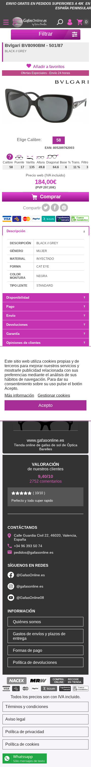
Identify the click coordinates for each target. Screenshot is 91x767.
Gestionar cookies (54, 395)
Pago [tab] (10, 306)
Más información (19, 395)
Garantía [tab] (12, 334)
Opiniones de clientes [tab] (23, 343)
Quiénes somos (27, 622)
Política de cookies (22, 744)
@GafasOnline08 (30, 598)
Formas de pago (27, 650)
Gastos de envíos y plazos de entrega (39, 636)
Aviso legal (15, 719)
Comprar (49, 196)
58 (58, 140)
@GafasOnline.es (30, 575)
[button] (45, 66)
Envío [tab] (10, 315)
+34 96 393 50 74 (28, 546)
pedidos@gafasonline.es (33, 552)
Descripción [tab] (16, 231)
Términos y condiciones (26, 707)
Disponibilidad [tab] (17, 297)
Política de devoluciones (35, 662)
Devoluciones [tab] (17, 325)
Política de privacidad (24, 732)
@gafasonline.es (29, 586)
